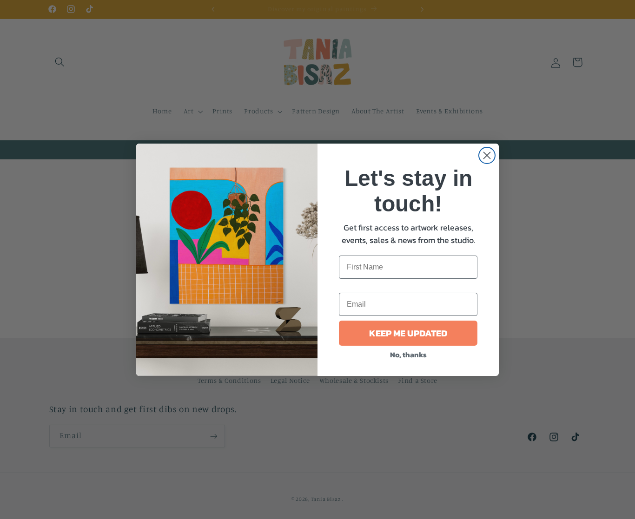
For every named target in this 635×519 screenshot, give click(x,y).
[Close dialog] (487, 155)
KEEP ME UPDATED (408, 333)
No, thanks (408, 354)
